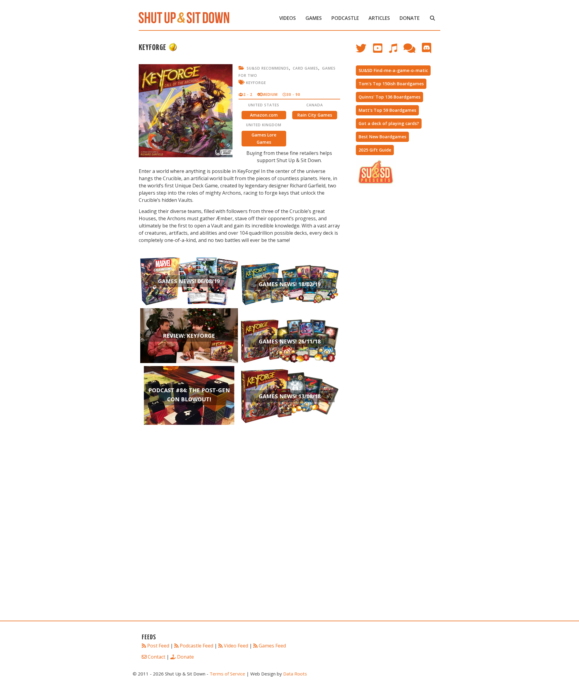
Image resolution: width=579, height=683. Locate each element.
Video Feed (236, 645)
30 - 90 (293, 94)
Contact (156, 656)
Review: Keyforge (189, 335)
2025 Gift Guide (375, 150)
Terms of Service (227, 674)
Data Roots (295, 674)
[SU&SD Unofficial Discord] (429, 51)
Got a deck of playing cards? (389, 123)
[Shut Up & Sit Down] (184, 17)
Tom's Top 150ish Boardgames (391, 83)
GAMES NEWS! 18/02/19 (290, 284)
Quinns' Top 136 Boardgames (389, 97)
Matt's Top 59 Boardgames (387, 110)
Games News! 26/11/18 (290, 341)
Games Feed (272, 645)
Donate (409, 18)
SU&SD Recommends (268, 68)
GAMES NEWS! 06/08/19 (189, 281)
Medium (270, 94)
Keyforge (256, 82)
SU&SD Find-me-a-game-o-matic (393, 70)
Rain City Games (314, 115)
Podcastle (345, 18)
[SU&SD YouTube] (380, 51)
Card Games (305, 68)
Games (313, 18)
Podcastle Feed (196, 645)
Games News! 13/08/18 (290, 396)
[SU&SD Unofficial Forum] (412, 51)
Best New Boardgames (382, 136)
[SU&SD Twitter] (364, 51)
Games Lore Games (264, 138)
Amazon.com (264, 115)
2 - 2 (247, 94)
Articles (379, 18)
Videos (287, 18)
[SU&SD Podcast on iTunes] (396, 51)
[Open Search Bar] (432, 18)
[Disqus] (239, 531)
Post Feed (158, 645)
